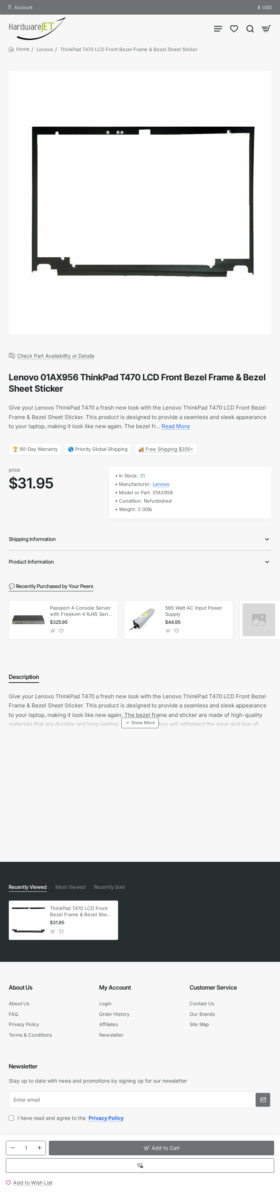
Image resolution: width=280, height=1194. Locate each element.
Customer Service (213, 987)
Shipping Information (32, 539)
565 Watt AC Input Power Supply (193, 611)
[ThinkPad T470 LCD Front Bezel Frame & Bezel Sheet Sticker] (28, 920)
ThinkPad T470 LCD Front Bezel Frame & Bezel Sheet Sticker (81, 911)
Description (24, 676)
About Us (20, 987)
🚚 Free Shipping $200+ (166, 449)
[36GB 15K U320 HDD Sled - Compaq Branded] (258, 619)
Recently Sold (109, 887)
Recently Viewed (28, 887)
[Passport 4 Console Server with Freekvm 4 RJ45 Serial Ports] (28, 619)
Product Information (31, 561)
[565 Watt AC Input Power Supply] (143, 619)
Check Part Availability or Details (55, 356)
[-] (12, 1148)
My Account (115, 987)
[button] (161, 1148)
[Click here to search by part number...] (250, 28)
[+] (39, 1148)
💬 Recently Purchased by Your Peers (51, 586)
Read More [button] (176, 426)
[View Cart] (266, 28)
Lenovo (44, 49)
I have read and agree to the (70, 1118)
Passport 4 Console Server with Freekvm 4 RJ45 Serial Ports (81, 611)
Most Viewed (70, 887)
